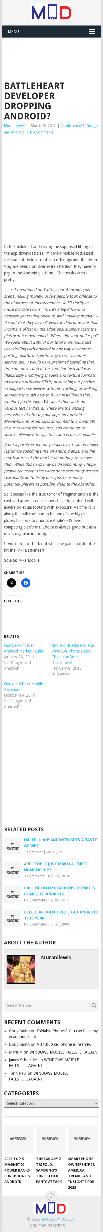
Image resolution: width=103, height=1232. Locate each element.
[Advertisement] (53, 52)
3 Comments (34, 876)
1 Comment (33, 852)
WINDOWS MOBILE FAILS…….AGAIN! (63, 1052)
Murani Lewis (14, 125)
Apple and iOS (73, 125)
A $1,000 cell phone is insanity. (64, 1044)
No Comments (42, 132)
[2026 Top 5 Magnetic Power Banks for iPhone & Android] (19, 1139)
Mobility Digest (58, 1219)
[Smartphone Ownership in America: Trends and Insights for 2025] (83, 1139)
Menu (13, 31)
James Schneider (23, 1060)
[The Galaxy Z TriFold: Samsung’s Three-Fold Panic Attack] (51, 1139)
